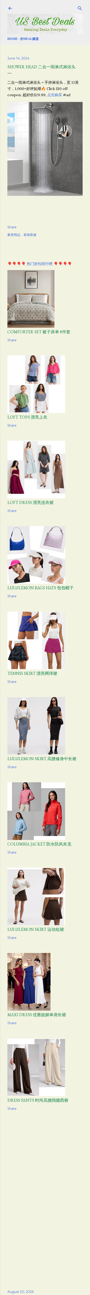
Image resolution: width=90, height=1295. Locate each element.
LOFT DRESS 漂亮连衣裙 (30, 502)
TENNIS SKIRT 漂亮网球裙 (32, 673)
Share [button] (12, 227)
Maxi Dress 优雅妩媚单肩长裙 (36, 1014)
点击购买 (54, 94)
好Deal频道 (29, 38)
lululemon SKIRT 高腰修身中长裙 (41, 758)
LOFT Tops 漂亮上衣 (27, 417)
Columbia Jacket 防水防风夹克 (39, 844)
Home (12, 38)
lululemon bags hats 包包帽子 (40, 587)
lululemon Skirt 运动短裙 (35, 929)
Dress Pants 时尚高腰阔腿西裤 (37, 1100)
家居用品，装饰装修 (21, 235)
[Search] (80, 7)
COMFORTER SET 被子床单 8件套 (38, 331)
